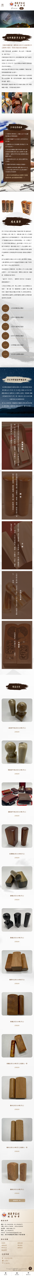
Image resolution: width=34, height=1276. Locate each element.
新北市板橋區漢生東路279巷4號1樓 (15, 1234)
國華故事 (20, 1243)
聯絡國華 (4, 1250)
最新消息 (4, 1245)
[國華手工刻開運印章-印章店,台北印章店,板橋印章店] (17, 4)
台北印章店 (7, 1210)
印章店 (2, 1210)
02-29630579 (9, 1230)
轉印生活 (4, 1248)
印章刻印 (19, 1210)
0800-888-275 (10, 1228)
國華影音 (20, 1248)
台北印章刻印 (24, 1210)
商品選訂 (20, 1245)
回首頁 (3, 1243)
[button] (16, 26)
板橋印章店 (13, 1210)
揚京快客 (15, 1269)
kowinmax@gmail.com (14, 1232)
